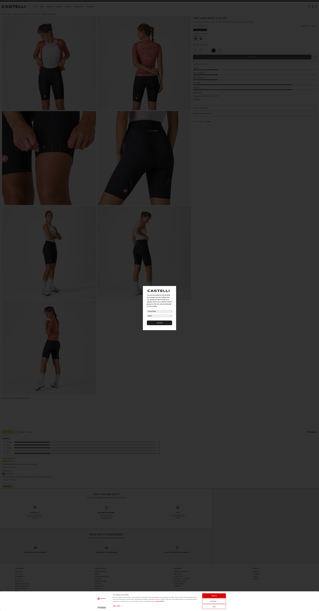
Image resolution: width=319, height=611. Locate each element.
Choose (159, 323)
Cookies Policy (159, 601)
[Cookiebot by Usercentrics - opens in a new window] (102, 608)
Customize (213, 601)
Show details (116, 606)
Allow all (214, 595)
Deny (214, 606)
